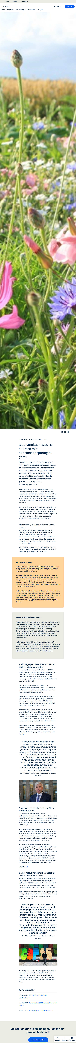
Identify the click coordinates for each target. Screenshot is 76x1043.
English (56, 6)
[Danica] (6, 6)
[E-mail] (65, 432)
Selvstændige (24, 1)
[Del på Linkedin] (62, 432)
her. (27, 867)
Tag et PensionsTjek (38, 1040)
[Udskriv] (68, 432)
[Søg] (61, 7)
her (24, 734)
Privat (7, 1)
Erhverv (15, 1)
